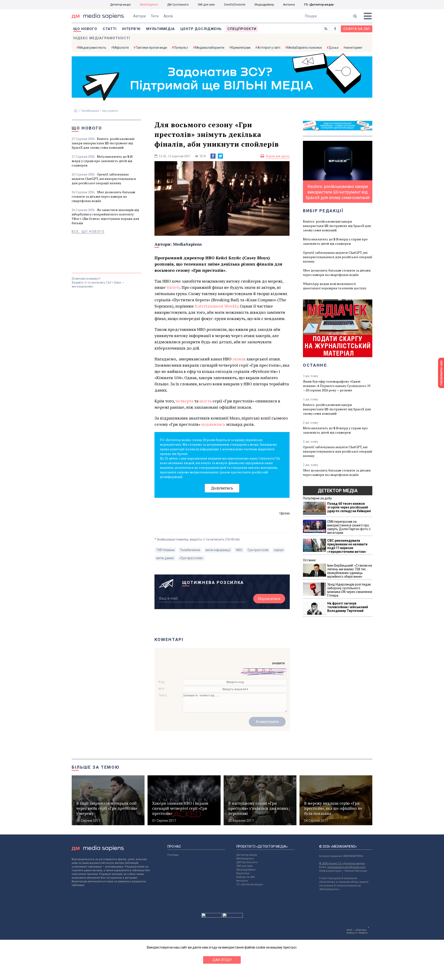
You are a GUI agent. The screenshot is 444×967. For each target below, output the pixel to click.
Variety (173, 287)
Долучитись (222, 488)
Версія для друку (278, 156)
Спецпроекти (241, 29)
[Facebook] (213, 156)
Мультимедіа (160, 29)
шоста (205, 401)
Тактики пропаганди (151, 47)
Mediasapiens (245, 858)
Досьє (334, 47)
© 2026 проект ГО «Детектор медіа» (342, 863)
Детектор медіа (120, 4)
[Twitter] (220, 156)
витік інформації (218, 550)
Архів (168, 16)
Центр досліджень (201, 29)
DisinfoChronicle (234, 4)
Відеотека (242, 873)
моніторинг (354, 47)
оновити (278, 663)
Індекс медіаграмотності (101, 38)
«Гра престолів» (191, 558)
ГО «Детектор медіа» (319, 4)
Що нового (85, 29)
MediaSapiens (149, 4)
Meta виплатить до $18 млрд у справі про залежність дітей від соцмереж (102, 160)
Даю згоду (222, 960)
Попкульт (181, 47)
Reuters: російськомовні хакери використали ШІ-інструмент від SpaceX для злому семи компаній (103, 143)
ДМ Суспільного (177, 4)
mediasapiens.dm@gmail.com (346, 867)
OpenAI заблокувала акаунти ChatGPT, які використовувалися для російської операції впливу (104, 178)
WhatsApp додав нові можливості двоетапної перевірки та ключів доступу (334, 285)
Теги (154, 16)
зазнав (239, 359)
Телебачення (90, 110)
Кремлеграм (240, 47)
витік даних (165, 558)
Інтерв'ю (131, 29)
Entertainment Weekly (216, 306)
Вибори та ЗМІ (245, 877)
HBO (239, 550)
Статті (110, 29)
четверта (184, 401)
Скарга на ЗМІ (356, 29)
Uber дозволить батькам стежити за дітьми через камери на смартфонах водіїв (103, 196)
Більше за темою (96, 767)
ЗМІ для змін (206, 4)
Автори (139, 16)
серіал (279, 550)
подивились (213, 424)
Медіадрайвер (264, 4)
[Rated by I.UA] (211, 916)
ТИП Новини (165, 550)
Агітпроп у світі (268, 47)
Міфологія (121, 47)
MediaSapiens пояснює (304, 47)
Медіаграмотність (92, 47)
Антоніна (289, 4)
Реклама (173, 854)
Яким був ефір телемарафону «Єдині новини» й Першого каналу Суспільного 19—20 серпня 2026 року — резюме (336, 385)
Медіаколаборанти (209, 47)
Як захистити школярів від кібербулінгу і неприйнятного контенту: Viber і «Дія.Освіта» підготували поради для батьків (105, 216)
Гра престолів (258, 550)
